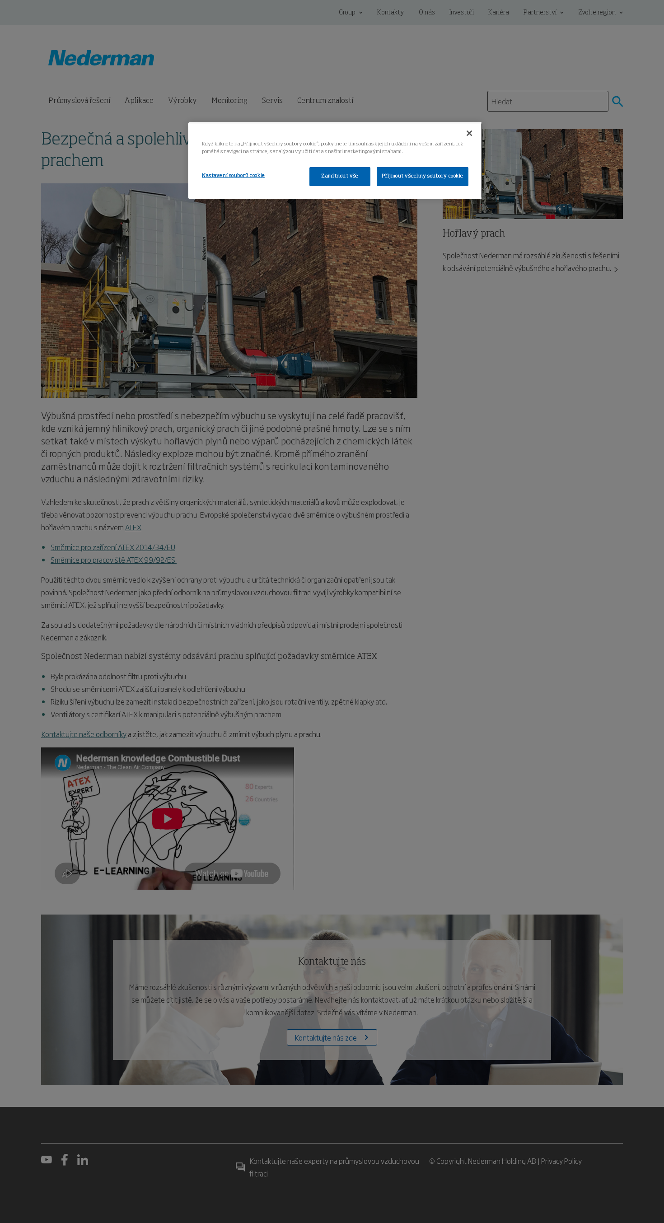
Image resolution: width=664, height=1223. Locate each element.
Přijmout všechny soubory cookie (422, 176)
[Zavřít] (469, 133)
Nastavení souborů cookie (233, 175)
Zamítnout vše (339, 176)
